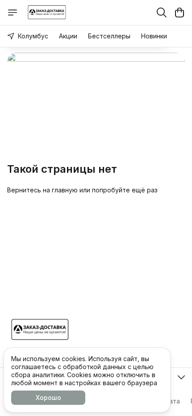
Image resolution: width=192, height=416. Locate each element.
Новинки (154, 36)
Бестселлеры (109, 36)
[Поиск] (161, 12)
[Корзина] (179, 12)
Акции (68, 36)
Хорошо (48, 397)
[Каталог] (12, 12)
